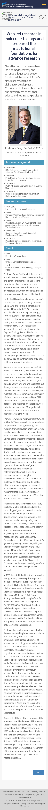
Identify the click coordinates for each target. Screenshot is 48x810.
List (38, 773)
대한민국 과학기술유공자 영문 (18, 4)
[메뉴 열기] (44, 3)
